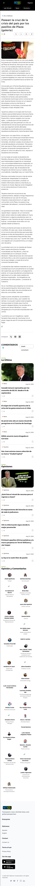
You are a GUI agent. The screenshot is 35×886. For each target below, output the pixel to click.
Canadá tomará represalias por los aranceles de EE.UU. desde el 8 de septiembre (15, 390)
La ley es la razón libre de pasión (14, 558)
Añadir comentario (24, 347)
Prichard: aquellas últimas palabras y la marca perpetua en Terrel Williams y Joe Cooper (17, 542)
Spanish (4, 830)
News (17, 8)
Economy (27, 8)
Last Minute (7, 8)
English (4, 833)
